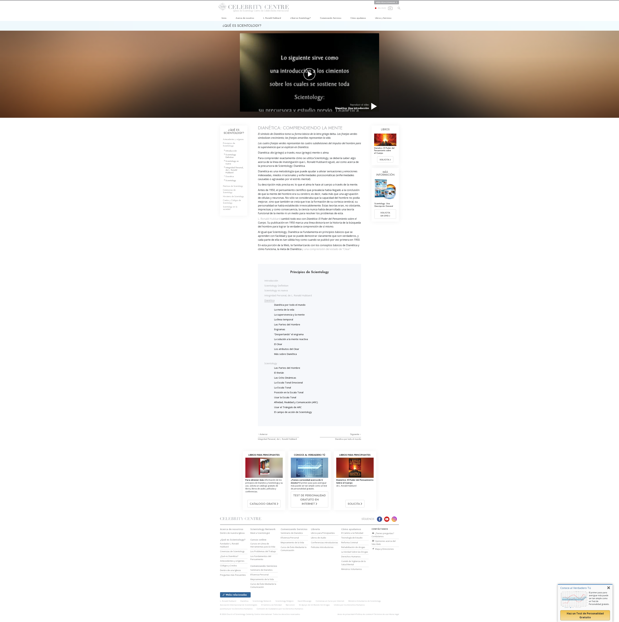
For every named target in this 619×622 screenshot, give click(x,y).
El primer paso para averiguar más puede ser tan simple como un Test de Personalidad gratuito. (599, 598)
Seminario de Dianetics (261, 569)
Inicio (224, 18)
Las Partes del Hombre (287, 324)
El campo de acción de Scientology (293, 412)
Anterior (264, 434)
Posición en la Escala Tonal (288, 392)
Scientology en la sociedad (230, 208)
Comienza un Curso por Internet (330, 601)
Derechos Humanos (351, 556)
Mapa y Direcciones (384, 548)
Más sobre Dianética (285, 354)
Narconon (290, 605)
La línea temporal (283, 319)
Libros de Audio (318, 537)
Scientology (270, 363)
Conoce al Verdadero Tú (575, 588)
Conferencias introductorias (324, 542)
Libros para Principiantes (323, 533)
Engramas (279, 329)
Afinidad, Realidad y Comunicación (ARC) (296, 402)
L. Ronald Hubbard (272, 18)
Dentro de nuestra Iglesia (232, 533)
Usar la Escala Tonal (285, 397)
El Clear (278, 344)
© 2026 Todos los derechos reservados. (260, 614)
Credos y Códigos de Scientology (232, 201)
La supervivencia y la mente (289, 314)
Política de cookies (364, 614)
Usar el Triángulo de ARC (288, 407)
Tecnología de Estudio (352, 537)
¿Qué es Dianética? (229, 556)
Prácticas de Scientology (233, 186)
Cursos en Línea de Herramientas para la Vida (262, 545)
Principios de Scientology (229, 144)
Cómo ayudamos (358, 18)
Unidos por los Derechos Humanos (349, 605)
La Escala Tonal (282, 387)
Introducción (271, 280)
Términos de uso (381, 614)
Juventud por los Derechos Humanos (236, 608)
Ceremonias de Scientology (229, 191)
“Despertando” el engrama (289, 334)
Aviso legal (394, 614)
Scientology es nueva (276, 290)
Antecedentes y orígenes (233, 139)
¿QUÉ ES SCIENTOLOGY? (234, 131)
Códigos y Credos (228, 565)
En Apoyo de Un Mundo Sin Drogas (314, 605)
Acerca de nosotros (245, 18)
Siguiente (355, 434)
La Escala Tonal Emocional (288, 382)
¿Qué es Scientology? (300, 18)
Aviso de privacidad (346, 614)
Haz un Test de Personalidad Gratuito (585, 615)
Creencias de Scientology (232, 551)
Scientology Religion (284, 601)
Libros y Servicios (383, 18)
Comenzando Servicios (330, 18)
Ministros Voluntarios (351, 569)
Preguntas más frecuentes (233, 574)
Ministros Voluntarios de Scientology (364, 601)
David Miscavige (304, 601)
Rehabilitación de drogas (353, 547)
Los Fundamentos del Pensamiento (260, 558)
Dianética (269, 300)
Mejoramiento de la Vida (262, 579)
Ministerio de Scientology (233, 196)
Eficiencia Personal (259, 574)
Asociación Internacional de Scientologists (238, 605)
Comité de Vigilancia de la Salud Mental (353, 563)
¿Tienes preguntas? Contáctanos (383, 535)
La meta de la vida (284, 309)
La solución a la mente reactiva (291, 339)
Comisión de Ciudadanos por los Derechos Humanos (280, 608)
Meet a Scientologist (260, 533)
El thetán (279, 372)
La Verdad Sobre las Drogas (354, 551)
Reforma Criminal (349, 542)
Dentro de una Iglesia (230, 570)
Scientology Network (262, 529)
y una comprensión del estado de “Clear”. (326, 249)
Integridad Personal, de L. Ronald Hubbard (288, 295)
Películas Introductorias (322, 547)
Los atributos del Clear (286, 349)
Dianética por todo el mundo (289, 304)
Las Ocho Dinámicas (285, 377)
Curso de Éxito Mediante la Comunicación (263, 585)
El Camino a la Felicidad (352, 533)
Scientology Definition (276, 285)
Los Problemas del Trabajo (263, 551)
